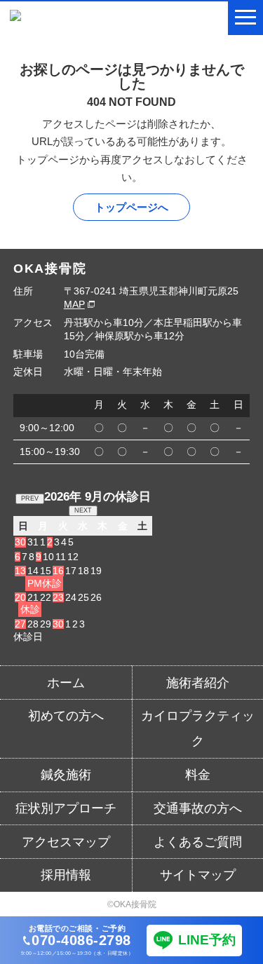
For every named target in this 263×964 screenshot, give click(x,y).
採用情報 (66, 875)
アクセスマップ (66, 842)
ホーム (66, 683)
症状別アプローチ (65, 808)
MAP (74, 304)
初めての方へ (66, 716)
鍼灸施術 (66, 775)
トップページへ (131, 207)
